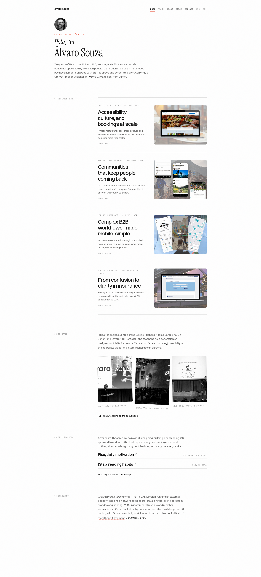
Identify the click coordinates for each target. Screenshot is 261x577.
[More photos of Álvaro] (60, 24)
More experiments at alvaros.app (115, 474)
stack (179, 8)
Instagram (140, 543)
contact (189, 8)
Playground (161, 543)
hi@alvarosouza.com (187, 543)
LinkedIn (104, 543)
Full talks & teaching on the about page (118, 415)
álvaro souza (62, 8)
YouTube (121, 543)
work (161, 8)
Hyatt (91, 76)
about (170, 8)
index (152, 8)
